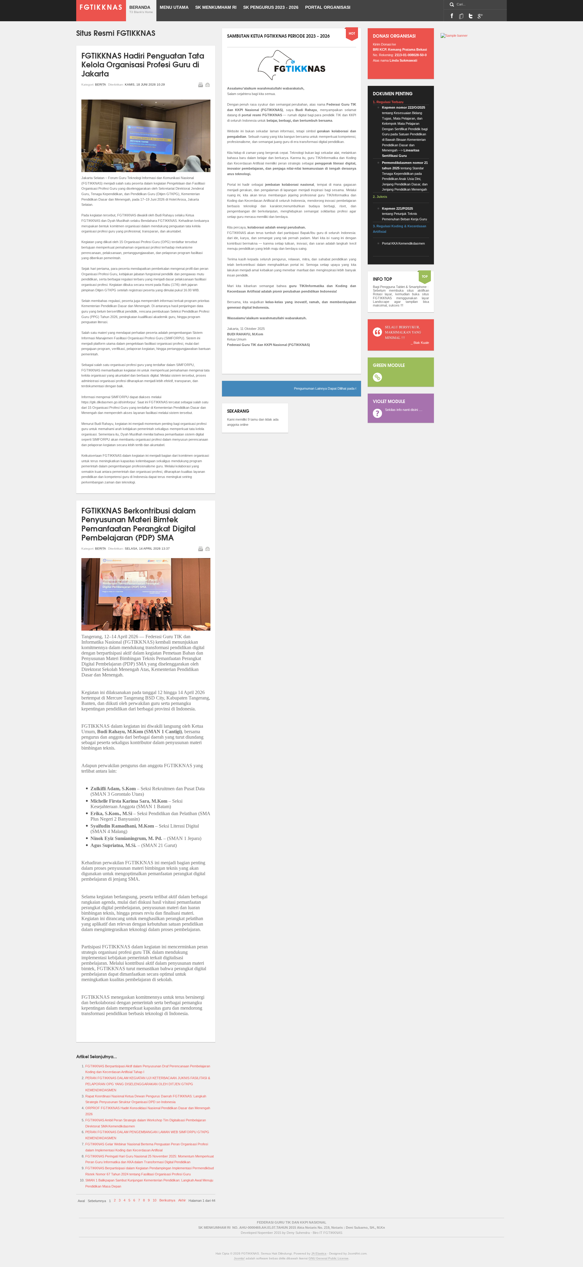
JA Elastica (318, 1253)
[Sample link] (454, 35)
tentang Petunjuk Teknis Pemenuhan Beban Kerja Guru (404, 214)
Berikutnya (167, 1200)
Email (207, 84)
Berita (100, 84)
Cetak (200, 84)
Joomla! (239, 1258)
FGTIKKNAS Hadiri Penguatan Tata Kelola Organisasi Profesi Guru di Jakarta (142, 64)
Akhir (182, 1200)
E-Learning (461, 15)
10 (154, 1200)
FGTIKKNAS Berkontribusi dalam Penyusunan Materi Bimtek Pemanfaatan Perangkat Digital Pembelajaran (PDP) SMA (138, 523)
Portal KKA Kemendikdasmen (403, 243)
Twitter (470, 15)
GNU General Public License (329, 1258)
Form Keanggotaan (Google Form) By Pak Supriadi (480, 15)
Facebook (451, 15)
